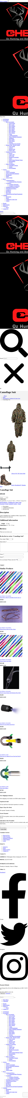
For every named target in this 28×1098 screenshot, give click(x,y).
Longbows (8, 190)
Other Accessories (10, 164)
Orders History (6, 839)
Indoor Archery (6, 849)
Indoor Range (6, 204)
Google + (15, 504)
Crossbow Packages (13, 184)
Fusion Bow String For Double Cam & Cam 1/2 (10, 597)
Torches (11, 162)
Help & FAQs (6, 835)
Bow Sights (11, 127)
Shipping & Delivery (8, 838)
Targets (10, 166)
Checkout (8, 993)
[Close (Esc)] (5, 1096)
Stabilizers (11, 138)
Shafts (7, 176)
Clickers (11, 147)
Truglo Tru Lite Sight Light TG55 (7, 724)
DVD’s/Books (12, 168)
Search (1, 358)
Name (2, 554)
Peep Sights (11, 139)
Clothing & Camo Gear (11, 199)
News (7, 207)
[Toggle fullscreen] (2, 1096)
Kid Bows (8, 191)
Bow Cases (11, 124)
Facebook (2, 504)
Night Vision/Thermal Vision (16, 160)
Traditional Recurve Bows (12, 187)
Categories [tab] (5, 1001)
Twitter (6, 504)
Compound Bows (10, 180)
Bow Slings (11, 130)
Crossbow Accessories (14, 186)
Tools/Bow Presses (13, 165)
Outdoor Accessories (11, 152)
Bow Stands (12, 128)
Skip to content (3, 1)
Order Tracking (6, 836)
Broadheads (9, 175)
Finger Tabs (12, 150)
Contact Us (5, 209)
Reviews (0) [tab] (6, 509)
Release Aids (12, 149)
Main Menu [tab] (6, 999)
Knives (10, 153)
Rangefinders (12, 161)
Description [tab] (5, 506)
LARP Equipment (13, 135)
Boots (7, 198)
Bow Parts (8, 192)
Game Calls (11, 154)
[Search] (14, 213)
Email (19, 504)
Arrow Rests (12, 123)
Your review (3, 541)
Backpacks (8, 196)
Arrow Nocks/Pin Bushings (12, 173)
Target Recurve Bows (11, 188)
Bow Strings (12, 133)
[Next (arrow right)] (2, 1097)
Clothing (5, 195)
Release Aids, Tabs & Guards (13, 145)
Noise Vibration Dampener (15, 137)
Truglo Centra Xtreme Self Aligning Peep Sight (10, 692)
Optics (10, 158)
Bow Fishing (12, 126)
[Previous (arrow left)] (0, 1097)
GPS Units (11, 156)
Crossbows (8, 183)
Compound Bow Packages (15, 181)
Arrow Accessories (10, 172)
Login (4, 841)
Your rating (3, 539)
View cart (3, 993)
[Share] (3, 1096)
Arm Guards (12, 146)
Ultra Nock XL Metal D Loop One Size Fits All (10, 756)
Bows (4, 179)
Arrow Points (9, 177)
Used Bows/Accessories (14, 143)
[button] (1, 211)
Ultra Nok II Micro (4, 788)
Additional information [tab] (8, 507)
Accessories (6, 120)
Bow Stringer (12, 131)
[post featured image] (11, 593)
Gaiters (7, 200)
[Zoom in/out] (0, 1096)
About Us (5, 206)
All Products (6, 119)
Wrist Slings (12, 141)
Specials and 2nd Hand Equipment (14, 194)
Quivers (11, 142)
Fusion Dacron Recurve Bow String (8, 629)
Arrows (5, 169)
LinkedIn (11, 504)
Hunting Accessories (14, 157)
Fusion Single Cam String (5, 661)
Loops (10, 134)
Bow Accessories (10, 122)
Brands (4, 203)
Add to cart (3, 499)
